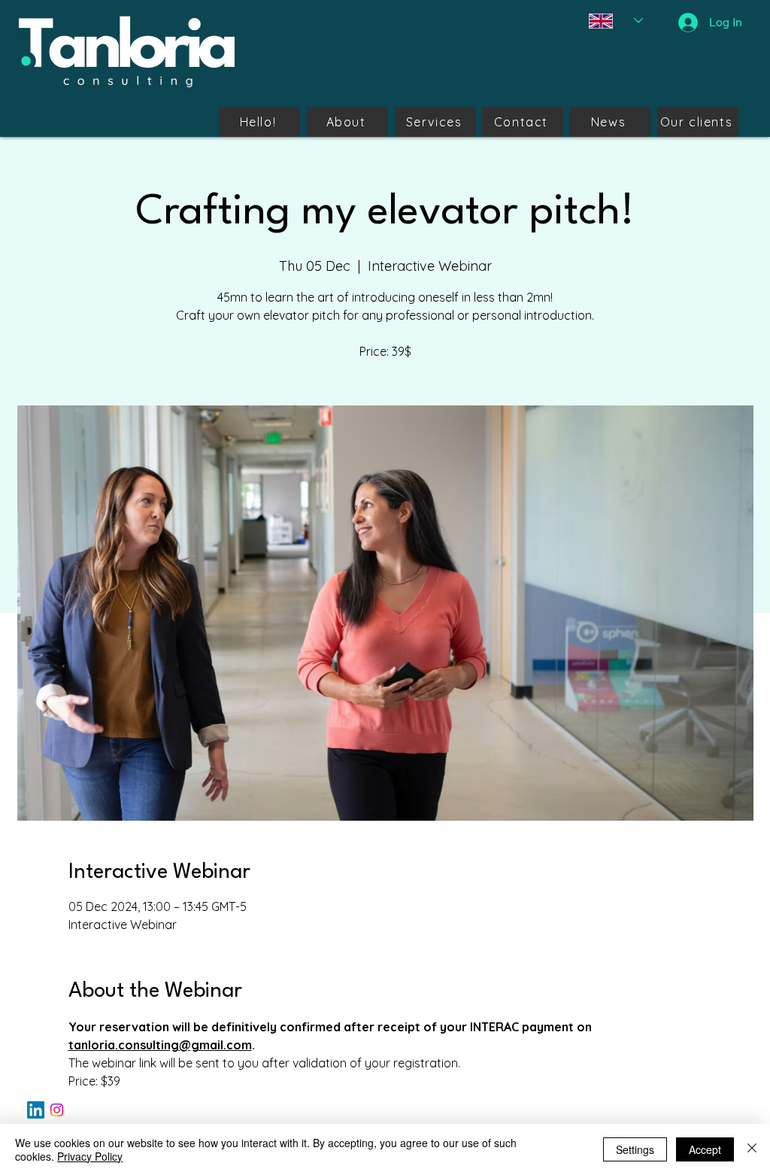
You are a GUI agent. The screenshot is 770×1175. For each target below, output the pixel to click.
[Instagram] (56, 1110)
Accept (705, 1149)
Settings (635, 1149)
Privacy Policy (90, 1156)
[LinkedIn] (35, 1110)
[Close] (752, 1149)
